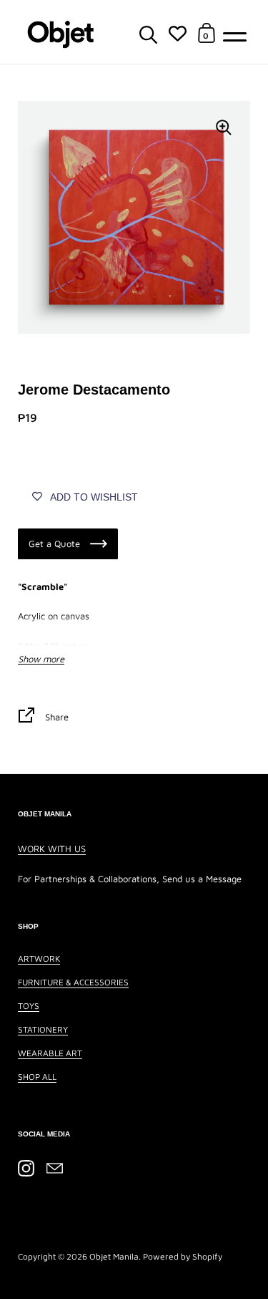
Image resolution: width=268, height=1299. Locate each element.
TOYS (28, 1005)
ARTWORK (39, 958)
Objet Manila (114, 1256)
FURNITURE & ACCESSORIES (73, 982)
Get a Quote (56, 543)
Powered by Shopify (182, 1256)
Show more (41, 659)
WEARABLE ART (50, 1053)
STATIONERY (43, 1029)
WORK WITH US (52, 848)
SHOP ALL (37, 1076)
